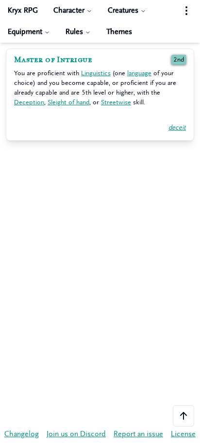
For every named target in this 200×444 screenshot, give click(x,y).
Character (68, 10)
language (139, 73)
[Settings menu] (186, 10)
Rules (74, 31)
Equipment (25, 31)
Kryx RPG (23, 10)
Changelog (21, 434)
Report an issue (138, 434)
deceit (177, 127)
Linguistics (96, 73)
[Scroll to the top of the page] (183, 416)
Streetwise (116, 102)
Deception (29, 102)
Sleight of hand (68, 102)
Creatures (123, 10)
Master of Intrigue (53, 60)
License (183, 434)
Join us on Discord (76, 434)
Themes (119, 31)
